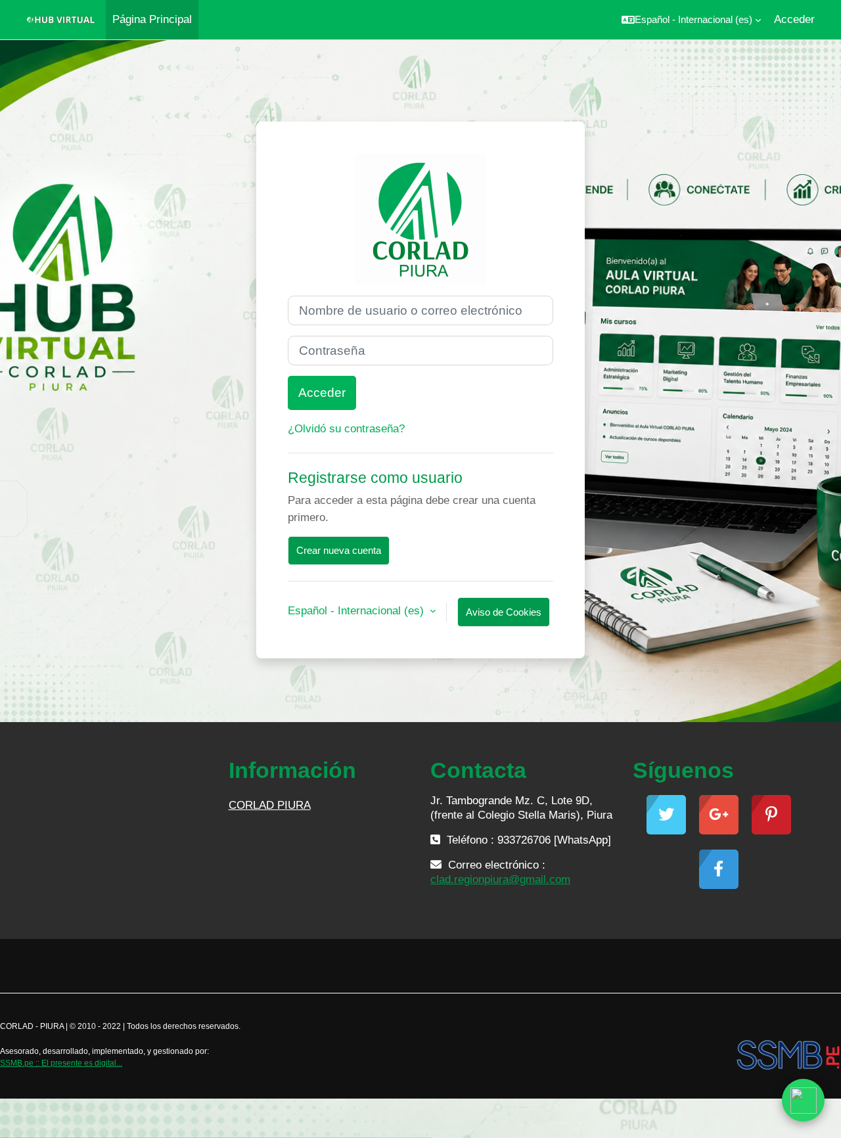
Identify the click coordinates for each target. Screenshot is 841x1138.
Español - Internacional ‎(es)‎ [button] (357, 610)
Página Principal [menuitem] (152, 19)
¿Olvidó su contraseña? (346, 428)
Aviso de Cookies (503, 612)
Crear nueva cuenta (338, 550)
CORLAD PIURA (270, 805)
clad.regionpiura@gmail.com (500, 879)
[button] (691, 19)
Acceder (794, 19)
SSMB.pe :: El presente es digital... (61, 1063)
